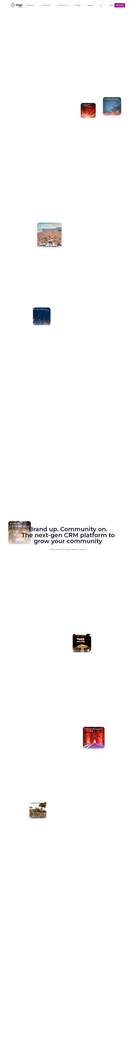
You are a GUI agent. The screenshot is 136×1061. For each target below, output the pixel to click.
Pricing (77, 5)
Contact (90, 5)
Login (111, 5)
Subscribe (119, 5)
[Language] (102, 5)
